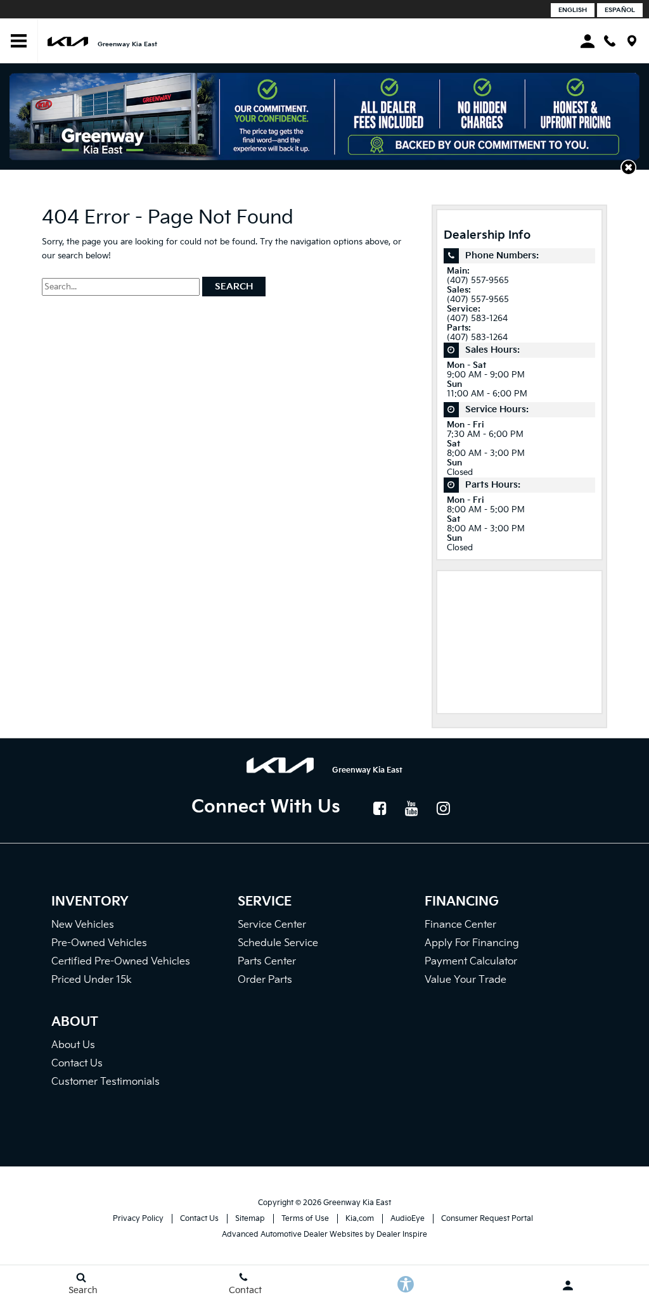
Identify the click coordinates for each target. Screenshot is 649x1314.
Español (620, 10)
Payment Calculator (471, 962)
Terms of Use (305, 1218)
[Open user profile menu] (568, 1286)
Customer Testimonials (105, 1082)
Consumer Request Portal (487, 1218)
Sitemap (250, 1218)
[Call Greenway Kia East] (609, 41)
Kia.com (359, 1218)
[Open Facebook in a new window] (380, 808)
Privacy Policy (138, 1218)
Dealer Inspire (401, 1234)
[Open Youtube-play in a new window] (412, 808)
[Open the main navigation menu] (19, 41)
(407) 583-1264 (477, 319)
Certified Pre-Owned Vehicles (120, 962)
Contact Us (77, 1064)
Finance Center (460, 925)
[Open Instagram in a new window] (443, 808)
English (572, 10)
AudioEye (407, 1218)
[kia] (68, 40)
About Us (73, 1045)
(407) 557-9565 (478, 281)
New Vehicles (82, 925)
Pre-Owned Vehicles (99, 943)
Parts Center (267, 962)
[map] (631, 41)
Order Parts (265, 980)
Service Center (272, 925)
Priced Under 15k (91, 980)
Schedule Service (278, 943)
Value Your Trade (465, 980)
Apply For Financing (472, 943)
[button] (628, 167)
